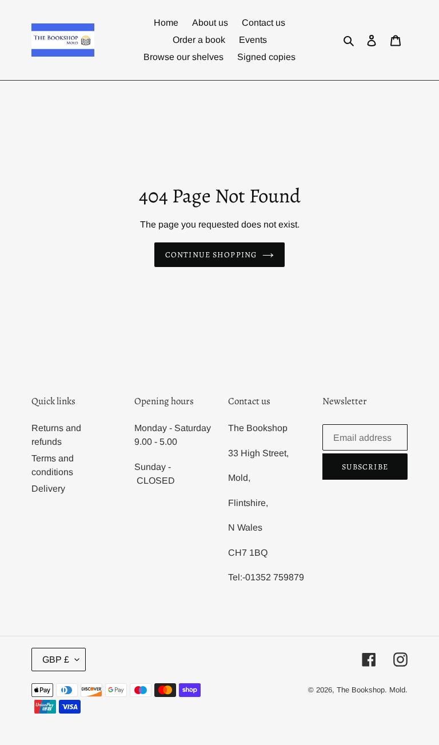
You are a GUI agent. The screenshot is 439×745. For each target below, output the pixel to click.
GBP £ (55, 659)
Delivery (48, 488)
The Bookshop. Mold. (372, 690)
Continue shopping (211, 254)
